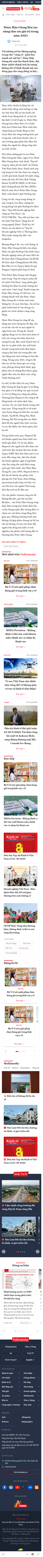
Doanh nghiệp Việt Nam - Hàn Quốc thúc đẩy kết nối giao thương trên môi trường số (19, 892)
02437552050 (10, 1467)
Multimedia (11, 1063)
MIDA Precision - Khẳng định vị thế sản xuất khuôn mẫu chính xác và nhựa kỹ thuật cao (20, 822)
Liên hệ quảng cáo (21, 1472)
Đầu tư (20, 15)
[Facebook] (4, 1487)
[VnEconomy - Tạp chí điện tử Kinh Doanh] (20, 1339)
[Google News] (32, 1554)
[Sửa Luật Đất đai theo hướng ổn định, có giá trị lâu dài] (19, 1227)
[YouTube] (17, 1487)
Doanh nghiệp (8, 604)
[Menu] (3, 1554)
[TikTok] (24, 1487)
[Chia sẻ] (38, 1554)
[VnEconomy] (20, 76)
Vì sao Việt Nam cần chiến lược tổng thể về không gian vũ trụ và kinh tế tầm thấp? (21, 685)
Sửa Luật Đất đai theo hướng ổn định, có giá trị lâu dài (20, 1129)
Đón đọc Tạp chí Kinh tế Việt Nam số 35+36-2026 (18, 857)
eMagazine (36, 1068)
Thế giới (6, 702)
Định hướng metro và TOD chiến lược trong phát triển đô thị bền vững (17, 1295)
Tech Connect (11, 1360)
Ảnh (4, 1417)
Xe (32, 2)
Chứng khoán (8, 2)
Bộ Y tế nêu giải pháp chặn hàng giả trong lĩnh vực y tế (20, 787)
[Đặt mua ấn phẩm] (34, 7)
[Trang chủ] (3, 15)
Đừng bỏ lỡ (11, 963)
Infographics (25, 1068)
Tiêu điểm (10, 15)
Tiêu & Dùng (22, 2)
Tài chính (29, 15)
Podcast (15, 1068)
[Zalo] (30, 1487)
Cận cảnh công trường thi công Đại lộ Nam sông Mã (18, 1207)
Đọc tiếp (9, 758)
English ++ (30, 1360)
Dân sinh (7, 561)
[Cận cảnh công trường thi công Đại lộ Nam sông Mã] (20, 1191)
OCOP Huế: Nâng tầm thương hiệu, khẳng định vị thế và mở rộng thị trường (19, 929)
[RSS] (36, 1487)
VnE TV (38, 2)
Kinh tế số (7, 655)
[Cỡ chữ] (27, 1554)
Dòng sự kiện (20, 1265)
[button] (17, 1051)
